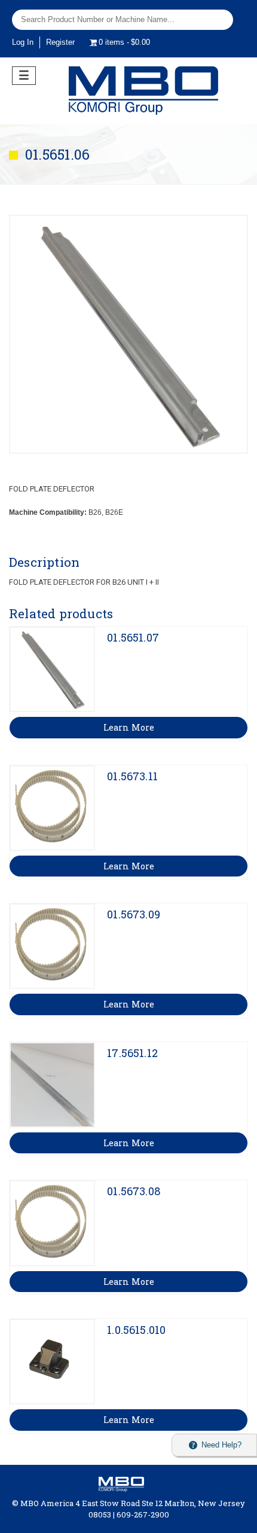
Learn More (128, 727)
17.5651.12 (132, 1053)
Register (60, 42)
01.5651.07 (133, 637)
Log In (22, 42)
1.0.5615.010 (136, 1330)
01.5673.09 (133, 914)
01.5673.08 (134, 1191)
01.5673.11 (132, 776)
